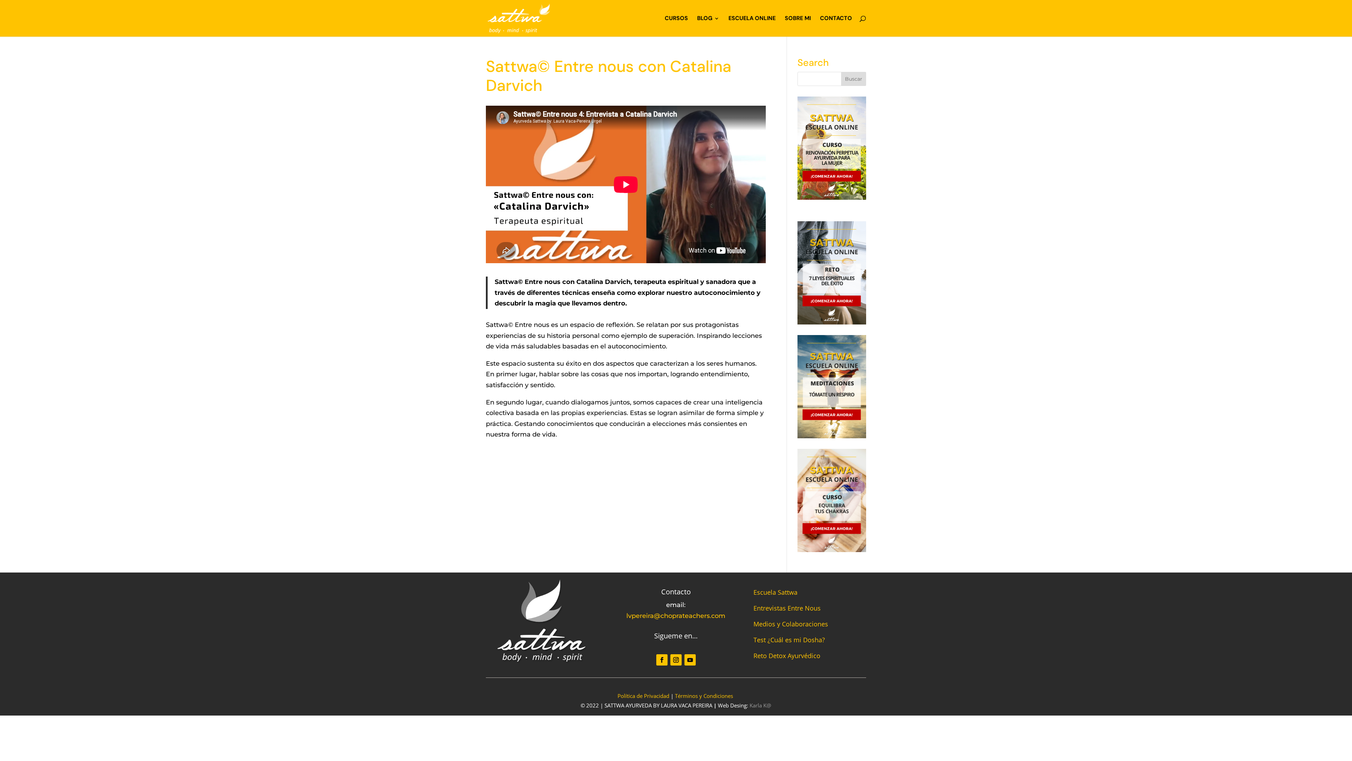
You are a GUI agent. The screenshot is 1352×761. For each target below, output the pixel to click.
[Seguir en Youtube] (690, 660)
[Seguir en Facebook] (662, 660)
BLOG (704, 19)
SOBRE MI (798, 19)
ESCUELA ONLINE (752, 19)
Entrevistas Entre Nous (787, 608)
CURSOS (676, 19)
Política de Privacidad (643, 695)
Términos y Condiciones (704, 695)
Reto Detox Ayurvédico (786, 655)
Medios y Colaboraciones (790, 624)
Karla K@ (760, 705)
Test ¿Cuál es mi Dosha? (789, 640)
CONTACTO (836, 19)
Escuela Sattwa (775, 592)
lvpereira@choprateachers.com (675, 616)
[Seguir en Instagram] (676, 660)
